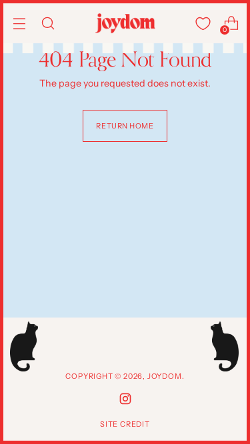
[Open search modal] (47, 23)
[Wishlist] (203, 23)
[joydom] (125, 23)
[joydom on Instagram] (125, 400)
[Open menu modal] (19, 23)
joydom (164, 376)
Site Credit (125, 424)
